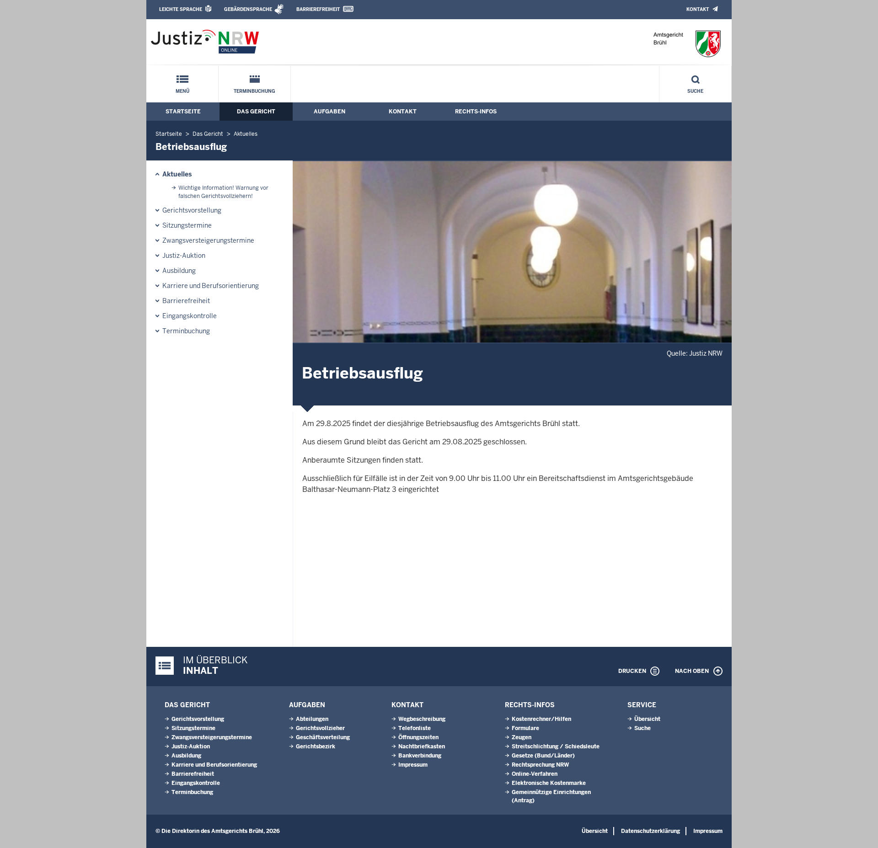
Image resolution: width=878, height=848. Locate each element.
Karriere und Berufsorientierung (210, 286)
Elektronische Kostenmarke (549, 783)
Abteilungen (312, 719)
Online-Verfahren (534, 774)
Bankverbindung (419, 755)
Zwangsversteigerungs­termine (208, 240)
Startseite (183, 111)
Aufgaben (329, 111)
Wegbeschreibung (421, 719)
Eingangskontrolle (189, 316)
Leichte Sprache (180, 9)
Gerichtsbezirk (315, 746)
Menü (182, 91)
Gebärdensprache (248, 9)
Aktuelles (245, 134)
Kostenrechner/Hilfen (541, 719)
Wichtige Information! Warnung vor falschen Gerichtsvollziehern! (223, 192)
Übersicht (647, 719)
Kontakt (697, 9)
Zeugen (521, 737)
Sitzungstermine (187, 225)
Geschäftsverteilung (323, 737)
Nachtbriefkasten (421, 746)
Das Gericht (256, 111)
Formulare (525, 728)
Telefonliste (414, 728)
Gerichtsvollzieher (320, 728)
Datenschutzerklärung (650, 831)
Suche (695, 91)
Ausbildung (179, 271)
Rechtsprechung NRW (540, 764)
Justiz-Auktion (183, 255)
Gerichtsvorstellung (191, 210)
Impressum (413, 764)
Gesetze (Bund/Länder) (543, 755)
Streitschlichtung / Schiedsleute (556, 746)
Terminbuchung (254, 91)
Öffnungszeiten (418, 737)
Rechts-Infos (476, 111)
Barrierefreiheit (318, 9)
